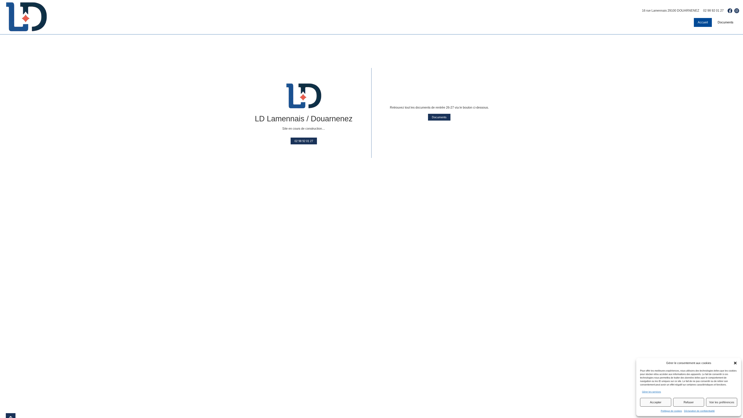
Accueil (703, 22)
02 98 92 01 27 (713, 10)
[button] (735, 363)
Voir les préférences (721, 402)
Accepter (655, 402)
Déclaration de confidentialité (699, 411)
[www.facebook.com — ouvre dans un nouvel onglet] (730, 10)
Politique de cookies (671, 411)
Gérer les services (651, 392)
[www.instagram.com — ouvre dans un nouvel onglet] (736, 10)
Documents (725, 22)
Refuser (689, 402)
